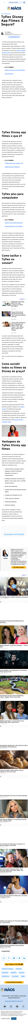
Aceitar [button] (14, 1018)
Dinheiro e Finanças (7, 969)
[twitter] (14, 958)
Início (2, 13)
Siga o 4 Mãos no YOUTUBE (13, 964)
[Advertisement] (14, 114)
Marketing (5, 972)
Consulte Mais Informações (14, 982)
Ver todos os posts (19, 567)
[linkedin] (24, 958)
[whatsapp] (3, 958)
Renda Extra (7, 13)
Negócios (13, 972)
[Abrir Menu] (4, 2)
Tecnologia (15, 976)
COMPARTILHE (14, 37)
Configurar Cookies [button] (5, 1018)
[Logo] (14, 8)
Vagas (22, 976)
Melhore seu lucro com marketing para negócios (15, 70)
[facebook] (9, 958)
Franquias (18, 969)
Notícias (21, 972)
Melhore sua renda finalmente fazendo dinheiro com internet (14, 223)
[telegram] (19, 958)
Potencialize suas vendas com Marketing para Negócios (14, 164)
